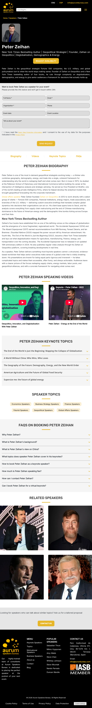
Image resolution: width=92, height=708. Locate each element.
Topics (29, 646)
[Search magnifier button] (79, 9)
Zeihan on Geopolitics (49, 197)
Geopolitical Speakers (43, 410)
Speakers (12, 18)
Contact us (46, 623)
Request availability (46, 61)
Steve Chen (51, 657)
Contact (30, 664)
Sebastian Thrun (53, 645)
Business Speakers (35, 656)
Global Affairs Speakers (68, 410)
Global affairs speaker (11, 197)
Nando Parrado (53, 668)
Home (5, 18)
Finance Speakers (72, 404)
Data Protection (62, 703)
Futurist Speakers (21, 410)
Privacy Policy (45, 703)
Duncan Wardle (53, 672)
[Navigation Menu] (85, 10)
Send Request (46, 143)
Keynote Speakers (34, 643)
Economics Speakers (21, 404)
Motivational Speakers (32, 651)
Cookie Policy (11, 703)
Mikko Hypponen (54, 649)
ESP (61, 3)
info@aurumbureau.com (77, 3)
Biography (16, 156)
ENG (53, 3)
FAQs (79, 156)
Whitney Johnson (54, 661)
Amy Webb (51, 653)
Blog (29, 667)
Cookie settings (80, 704)
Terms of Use (28, 703)
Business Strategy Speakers (47, 404)
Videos (35, 156)
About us (30, 660)
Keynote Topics (57, 156)
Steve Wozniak (53, 664)
